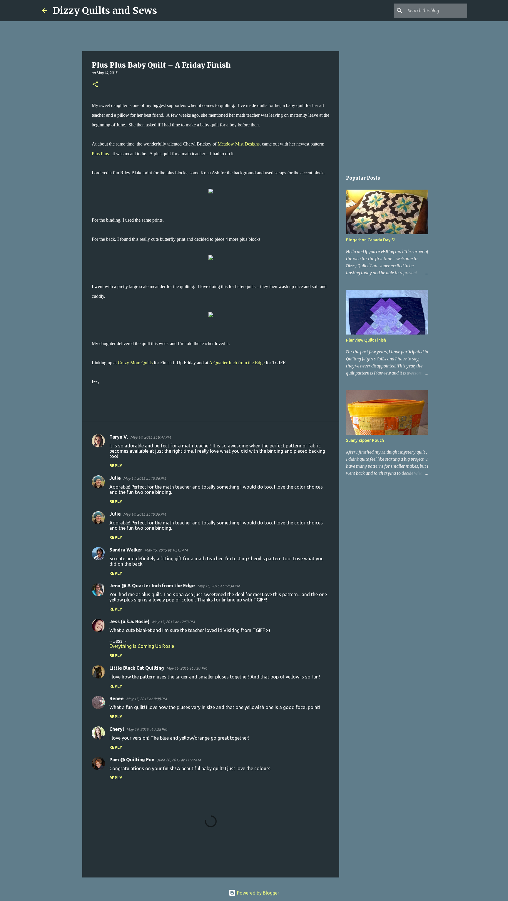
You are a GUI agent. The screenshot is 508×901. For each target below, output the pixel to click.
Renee (116, 698)
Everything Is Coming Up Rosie (141, 646)
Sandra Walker (125, 549)
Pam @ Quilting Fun (131, 759)
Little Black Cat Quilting (136, 668)
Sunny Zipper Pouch (365, 440)
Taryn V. (118, 436)
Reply (115, 465)
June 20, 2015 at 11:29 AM (179, 760)
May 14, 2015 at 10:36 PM (144, 478)
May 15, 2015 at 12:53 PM (173, 622)
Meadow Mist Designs (239, 143)
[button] (95, 85)
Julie (115, 478)
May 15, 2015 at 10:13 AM (166, 550)
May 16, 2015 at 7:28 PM (146, 729)
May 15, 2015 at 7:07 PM (186, 668)
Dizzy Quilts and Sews (105, 10)
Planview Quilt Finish (366, 340)
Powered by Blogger (257, 892)
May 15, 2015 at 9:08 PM (146, 699)
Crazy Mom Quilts (135, 362)
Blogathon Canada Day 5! (370, 240)
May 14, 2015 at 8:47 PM (150, 437)
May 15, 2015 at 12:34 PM (218, 586)
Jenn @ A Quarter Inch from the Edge (152, 585)
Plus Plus (100, 153)
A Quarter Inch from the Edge (237, 362)
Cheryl (116, 729)
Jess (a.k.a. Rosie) (129, 621)
